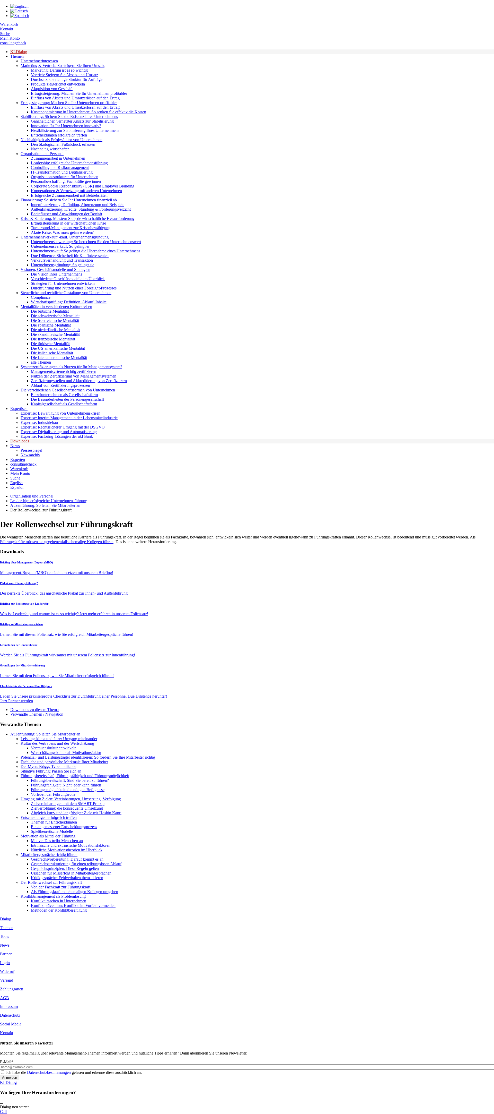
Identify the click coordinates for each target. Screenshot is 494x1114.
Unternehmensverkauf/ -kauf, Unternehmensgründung (65, 237)
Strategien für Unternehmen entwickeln (63, 283)
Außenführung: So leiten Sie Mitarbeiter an (45, 505)
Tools (4, 936)
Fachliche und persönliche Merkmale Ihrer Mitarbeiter (64, 762)
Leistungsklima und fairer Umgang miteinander (59, 738)
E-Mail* (6, 1062)
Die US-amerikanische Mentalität (58, 348)
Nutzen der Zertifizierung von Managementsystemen (73, 376)
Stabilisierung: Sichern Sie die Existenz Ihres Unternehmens (69, 116)
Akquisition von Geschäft (52, 89)
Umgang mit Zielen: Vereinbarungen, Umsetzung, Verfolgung (71, 799)
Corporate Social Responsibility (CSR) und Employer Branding (82, 186)
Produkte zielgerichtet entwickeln (58, 84)
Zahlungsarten (11, 989)
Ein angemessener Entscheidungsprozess (64, 827)
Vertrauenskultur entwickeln (53, 748)
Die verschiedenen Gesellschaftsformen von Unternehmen (68, 390)
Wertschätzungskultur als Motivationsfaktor (66, 752)
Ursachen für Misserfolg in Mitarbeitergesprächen (71, 873)
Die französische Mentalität (53, 339)
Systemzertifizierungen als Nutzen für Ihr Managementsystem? (71, 367)
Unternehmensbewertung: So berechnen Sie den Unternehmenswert (86, 241)
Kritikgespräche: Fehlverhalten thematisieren (67, 878)
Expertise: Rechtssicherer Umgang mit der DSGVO (63, 427)
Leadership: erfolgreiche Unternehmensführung (69, 163)
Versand (6, 980)
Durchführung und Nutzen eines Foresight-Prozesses (74, 288)
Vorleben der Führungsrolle (53, 794)
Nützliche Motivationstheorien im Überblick (66, 850)
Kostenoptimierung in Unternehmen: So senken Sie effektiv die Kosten (88, 112)
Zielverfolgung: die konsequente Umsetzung (67, 808)
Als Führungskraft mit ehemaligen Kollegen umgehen (74, 891)
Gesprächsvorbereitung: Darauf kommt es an (67, 859)
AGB (4, 998)
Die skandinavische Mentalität (55, 334)
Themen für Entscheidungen (54, 822)
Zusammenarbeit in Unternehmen (58, 158)
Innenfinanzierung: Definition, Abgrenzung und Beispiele (77, 204)
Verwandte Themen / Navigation (36, 714)
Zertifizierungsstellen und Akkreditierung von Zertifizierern (79, 381)
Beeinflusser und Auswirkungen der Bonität (66, 214)
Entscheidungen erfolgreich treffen (59, 135)
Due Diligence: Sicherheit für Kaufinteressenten (70, 255)
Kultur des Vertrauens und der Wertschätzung (57, 743)
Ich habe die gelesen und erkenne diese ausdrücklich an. (74, 1072)
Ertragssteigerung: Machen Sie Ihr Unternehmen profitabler (79, 93)
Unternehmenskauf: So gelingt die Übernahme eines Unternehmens (85, 251)
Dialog (5, 919)
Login (5, 963)
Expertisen (19, 408)
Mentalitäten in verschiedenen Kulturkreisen (56, 306)
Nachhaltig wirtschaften (50, 149)
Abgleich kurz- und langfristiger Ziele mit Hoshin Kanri (76, 813)
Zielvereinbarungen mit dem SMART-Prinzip (67, 803)
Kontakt (6, 29)
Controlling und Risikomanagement (60, 167)
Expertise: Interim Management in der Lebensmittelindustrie (69, 418)
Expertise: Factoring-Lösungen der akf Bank (57, 436)
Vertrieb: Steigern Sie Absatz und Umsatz (64, 75)
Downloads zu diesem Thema (34, 709)
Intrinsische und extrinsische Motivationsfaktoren (70, 845)
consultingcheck (13, 43)
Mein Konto (10, 38)
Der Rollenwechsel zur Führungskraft (51, 882)
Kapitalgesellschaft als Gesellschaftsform (64, 404)
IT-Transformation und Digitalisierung (62, 172)
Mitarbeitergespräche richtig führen (49, 854)
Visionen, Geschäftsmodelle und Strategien (55, 269)
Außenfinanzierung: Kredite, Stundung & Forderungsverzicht (81, 209)
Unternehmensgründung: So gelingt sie (62, 265)
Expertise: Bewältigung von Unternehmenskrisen (60, 413)
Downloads (19, 441)
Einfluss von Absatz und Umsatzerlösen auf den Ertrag (75, 98)
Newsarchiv (30, 455)
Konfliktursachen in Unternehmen (58, 901)
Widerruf (7, 971)
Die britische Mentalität (50, 311)
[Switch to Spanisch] (19, 15)
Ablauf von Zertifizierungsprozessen (60, 385)
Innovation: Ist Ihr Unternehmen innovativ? (66, 126)
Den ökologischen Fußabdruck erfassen (63, 144)
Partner (6, 954)
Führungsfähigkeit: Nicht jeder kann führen (66, 785)
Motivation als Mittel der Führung (48, 836)
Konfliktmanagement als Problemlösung (53, 896)
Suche (5, 33)
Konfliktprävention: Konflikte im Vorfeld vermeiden (73, 905)
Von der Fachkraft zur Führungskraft (60, 887)
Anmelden (9, 1077)
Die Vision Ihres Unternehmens (56, 274)
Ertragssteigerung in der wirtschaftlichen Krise (68, 223)
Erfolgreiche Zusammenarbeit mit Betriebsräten (69, 195)
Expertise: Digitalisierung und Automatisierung (59, 432)
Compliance (40, 297)
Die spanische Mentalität (51, 325)
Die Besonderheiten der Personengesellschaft (67, 399)
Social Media (10, 1024)
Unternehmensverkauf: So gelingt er (60, 246)
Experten (17, 459)
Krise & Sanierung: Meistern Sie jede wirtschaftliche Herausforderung (77, 218)
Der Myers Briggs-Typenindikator (48, 766)
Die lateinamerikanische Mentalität (59, 357)
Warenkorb (9, 24)
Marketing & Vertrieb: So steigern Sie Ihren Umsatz (62, 65)
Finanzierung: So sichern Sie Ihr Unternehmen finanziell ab (69, 200)
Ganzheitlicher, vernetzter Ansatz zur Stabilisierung (72, 121)
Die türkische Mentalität (50, 343)
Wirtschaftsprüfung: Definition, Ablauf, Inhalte (69, 302)
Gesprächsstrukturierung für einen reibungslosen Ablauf (76, 864)
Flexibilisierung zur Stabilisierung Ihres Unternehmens (75, 130)
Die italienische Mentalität (52, 353)
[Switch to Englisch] (19, 6)
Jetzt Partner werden (16, 701)
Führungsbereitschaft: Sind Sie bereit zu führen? (70, 780)
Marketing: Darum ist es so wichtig (59, 70)
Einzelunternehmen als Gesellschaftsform (64, 394)
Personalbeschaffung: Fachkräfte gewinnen (66, 181)
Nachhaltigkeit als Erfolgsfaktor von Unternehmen (61, 140)
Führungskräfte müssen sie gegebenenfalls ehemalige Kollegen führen (56, 541)
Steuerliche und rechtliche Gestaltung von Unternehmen (66, 292)
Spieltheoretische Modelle (52, 831)
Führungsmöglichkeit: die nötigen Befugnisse (67, 789)
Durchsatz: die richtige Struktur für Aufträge (66, 79)
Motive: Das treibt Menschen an (57, 840)
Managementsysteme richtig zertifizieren (63, 371)
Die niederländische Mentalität (55, 330)
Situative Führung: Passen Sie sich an (51, 771)
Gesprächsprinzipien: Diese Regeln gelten (65, 868)
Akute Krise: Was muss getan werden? (62, 232)
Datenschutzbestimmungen (49, 1072)
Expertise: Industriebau (39, 422)
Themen (17, 56)
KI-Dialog (18, 51)
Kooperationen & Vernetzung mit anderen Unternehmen (76, 190)
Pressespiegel (31, 450)
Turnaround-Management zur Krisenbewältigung (70, 228)
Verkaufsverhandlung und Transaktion (62, 260)
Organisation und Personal (42, 153)
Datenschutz (10, 1015)
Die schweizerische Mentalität (55, 316)
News (15, 445)
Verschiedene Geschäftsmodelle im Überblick (68, 279)
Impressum (9, 1006)
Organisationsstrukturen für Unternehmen (64, 177)
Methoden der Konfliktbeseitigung (59, 910)
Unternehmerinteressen (39, 61)
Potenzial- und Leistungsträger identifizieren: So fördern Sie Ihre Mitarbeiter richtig (88, 757)
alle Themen (41, 362)
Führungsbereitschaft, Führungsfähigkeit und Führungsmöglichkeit (75, 776)
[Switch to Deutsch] (19, 11)
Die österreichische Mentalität (55, 320)
